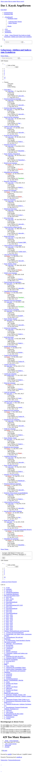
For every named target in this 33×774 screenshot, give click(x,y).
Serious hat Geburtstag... (10, 328)
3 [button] (4, 71)
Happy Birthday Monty (10, 264)
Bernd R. (20, 169)
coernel (20, 407)
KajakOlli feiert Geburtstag (11, 135)
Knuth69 (20, 315)
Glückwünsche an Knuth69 (11, 309)
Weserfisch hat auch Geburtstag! (12, 300)
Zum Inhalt (4, 9)
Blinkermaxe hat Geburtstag (11, 410)
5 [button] (4, 74)
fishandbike (21, 150)
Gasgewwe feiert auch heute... (12, 126)
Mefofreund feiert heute (10, 209)
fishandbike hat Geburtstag (11, 172)
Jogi (19, 123)
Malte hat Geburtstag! (10, 199)
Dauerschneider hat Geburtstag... (13, 282)
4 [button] (4, 73)
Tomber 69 (21, 361)
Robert (9, 164)
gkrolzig (20, 352)
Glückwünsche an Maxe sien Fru (13, 227)
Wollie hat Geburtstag (10, 428)
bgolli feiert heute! (9, 337)
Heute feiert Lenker (9, 520)
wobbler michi (22, 251)
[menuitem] (12, 18)
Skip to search (20, 1)
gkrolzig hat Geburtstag (10, 346)
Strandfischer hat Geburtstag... (12, 419)
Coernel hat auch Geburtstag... (12, 401)
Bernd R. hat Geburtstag (10, 163)
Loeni (19, 398)
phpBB (9, 754)
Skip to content (12, 1)
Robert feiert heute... (9, 236)
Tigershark (21, 178)
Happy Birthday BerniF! (10, 318)
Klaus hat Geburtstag (9, 383)
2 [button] (4, 70)
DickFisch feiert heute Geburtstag (13, 108)
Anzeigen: (5, 553)
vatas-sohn (10, 91)
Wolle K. (20, 141)
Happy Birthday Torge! (10, 438)
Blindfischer (21, 480)
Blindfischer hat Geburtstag (11, 447)
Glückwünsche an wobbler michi (13, 245)
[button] (4, 63)
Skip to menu (4, 1)
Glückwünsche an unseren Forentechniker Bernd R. (18, 529)
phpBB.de (19, 757)
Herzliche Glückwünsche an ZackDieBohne (16, 493)
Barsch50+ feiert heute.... (11, 181)
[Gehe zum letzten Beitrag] (24, 95)
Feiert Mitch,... (8, 89)
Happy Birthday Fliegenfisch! (12, 154)
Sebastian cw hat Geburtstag (11, 474)
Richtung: (15, 554)
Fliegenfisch (21, 160)
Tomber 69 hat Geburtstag (11, 355)
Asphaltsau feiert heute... (10, 456)
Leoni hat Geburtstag (9, 392)
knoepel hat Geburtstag (10, 190)
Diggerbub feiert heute (10, 144)
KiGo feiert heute (8, 218)
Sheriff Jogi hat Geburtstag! (11, 117)
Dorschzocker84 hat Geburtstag (12, 99)
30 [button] (4, 77)
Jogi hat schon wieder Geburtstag (13, 511)
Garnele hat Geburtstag (10, 373)
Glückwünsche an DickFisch (12, 502)
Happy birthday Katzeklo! (11, 465)
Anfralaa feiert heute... (10, 364)
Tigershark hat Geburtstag (11, 291)
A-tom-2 (20, 215)
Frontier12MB (22, 242)
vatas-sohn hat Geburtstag (11, 254)
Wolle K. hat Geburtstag (10, 273)
